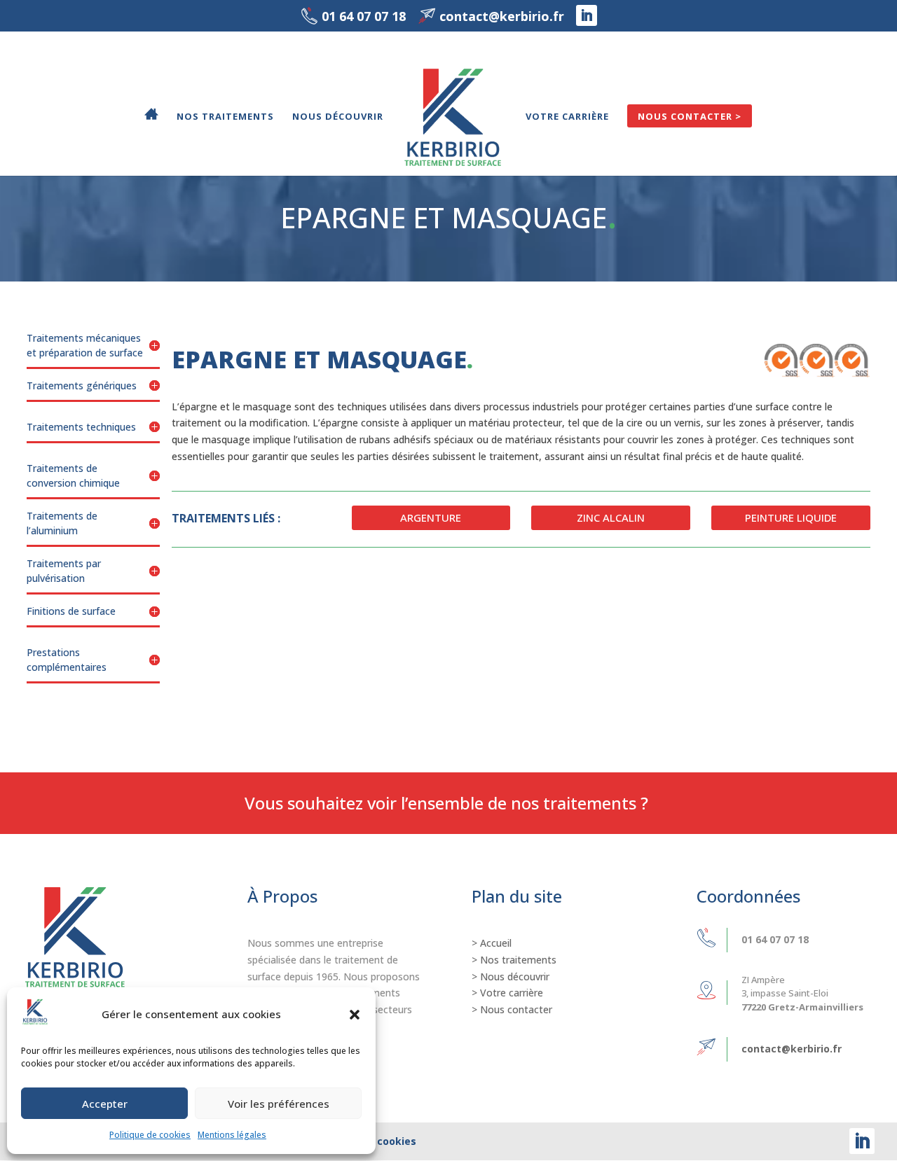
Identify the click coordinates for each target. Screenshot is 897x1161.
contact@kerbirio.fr (791, 1048)
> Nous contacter (512, 1009)
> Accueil (492, 943)
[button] (355, 1015)
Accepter (105, 1104)
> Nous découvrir (510, 976)
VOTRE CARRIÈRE (567, 117)
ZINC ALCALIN (611, 517)
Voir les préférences (278, 1104)
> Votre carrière (507, 992)
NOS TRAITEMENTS (225, 117)
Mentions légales (232, 1135)
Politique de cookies (150, 1135)
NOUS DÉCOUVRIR (337, 117)
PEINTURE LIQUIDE (791, 517)
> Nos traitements (514, 959)
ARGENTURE (430, 517)
